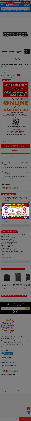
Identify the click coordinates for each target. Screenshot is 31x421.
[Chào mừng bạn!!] (15, 211)
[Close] (29, 202)
